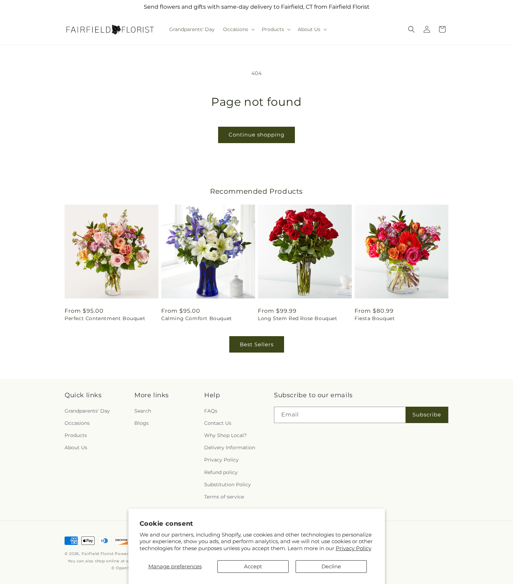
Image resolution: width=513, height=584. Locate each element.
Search (142, 411)
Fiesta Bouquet (375, 318)
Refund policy (221, 472)
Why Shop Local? (225, 435)
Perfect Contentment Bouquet (105, 318)
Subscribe (426, 414)
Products (76, 435)
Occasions (77, 423)
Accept (253, 566)
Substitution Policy (227, 484)
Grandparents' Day (87, 411)
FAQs (210, 411)
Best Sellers (257, 344)
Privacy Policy (353, 548)
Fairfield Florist (98, 553)
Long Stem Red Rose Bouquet (297, 318)
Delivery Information (229, 447)
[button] (238, 29)
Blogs (141, 423)
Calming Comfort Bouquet (196, 318)
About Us (76, 447)
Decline (331, 566)
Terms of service (224, 497)
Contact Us (217, 423)
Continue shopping (256, 134)
